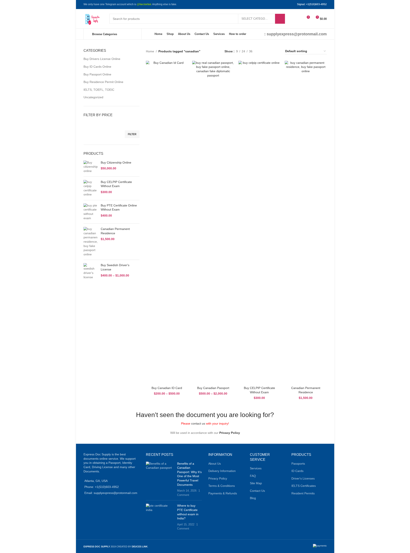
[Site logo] (92, 18)
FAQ (253, 476)
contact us (198, 423)
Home (150, 51)
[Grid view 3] (269, 51)
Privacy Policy (229, 432)
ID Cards (297, 471)
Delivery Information (222, 471)
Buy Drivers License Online (102, 59)
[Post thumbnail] (160, 479)
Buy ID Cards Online (97, 66)
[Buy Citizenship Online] (90, 167)
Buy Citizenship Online (116, 162)
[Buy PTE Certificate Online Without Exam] (90, 211)
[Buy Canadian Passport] (213, 222)
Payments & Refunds (222, 493)
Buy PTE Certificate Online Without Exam (119, 207)
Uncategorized (93, 97)
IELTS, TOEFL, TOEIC (99, 89)
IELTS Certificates (303, 485)
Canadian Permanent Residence (115, 231)
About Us (214, 463)
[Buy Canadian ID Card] (167, 222)
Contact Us (257, 490)
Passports (298, 463)
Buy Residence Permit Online (103, 82)
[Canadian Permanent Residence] (90, 241)
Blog (253, 498)
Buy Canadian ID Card (167, 388)
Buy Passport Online (97, 74)
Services (255, 468)
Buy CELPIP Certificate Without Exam (116, 184)
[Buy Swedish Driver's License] (90, 271)
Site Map (256, 483)
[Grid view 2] (262, 51)
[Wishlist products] (298, 18)
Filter (132, 134)
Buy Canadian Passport (213, 388)
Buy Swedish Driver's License (115, 267)
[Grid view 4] (276, 51)
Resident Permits (303, 493)
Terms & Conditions (221, 485)
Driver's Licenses (303, 478)
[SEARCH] (280, 19)
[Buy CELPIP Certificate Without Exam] (90, 188)
